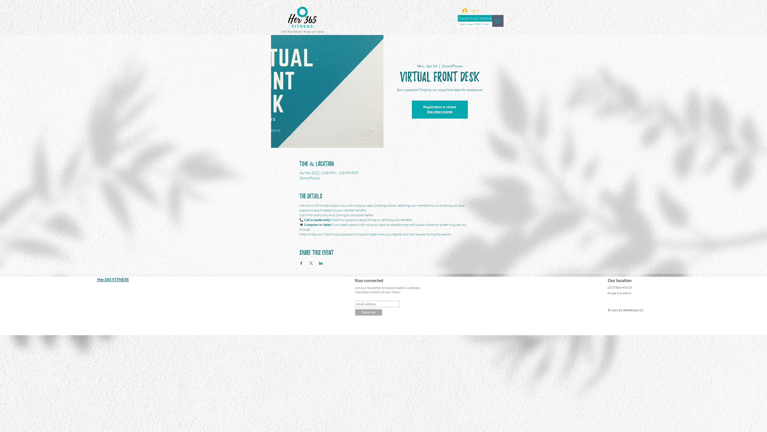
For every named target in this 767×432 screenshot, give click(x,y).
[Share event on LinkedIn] (321, 263)
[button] (497, 21)
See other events (440, 112)
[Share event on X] (311, 263)
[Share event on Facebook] (301, 263)
